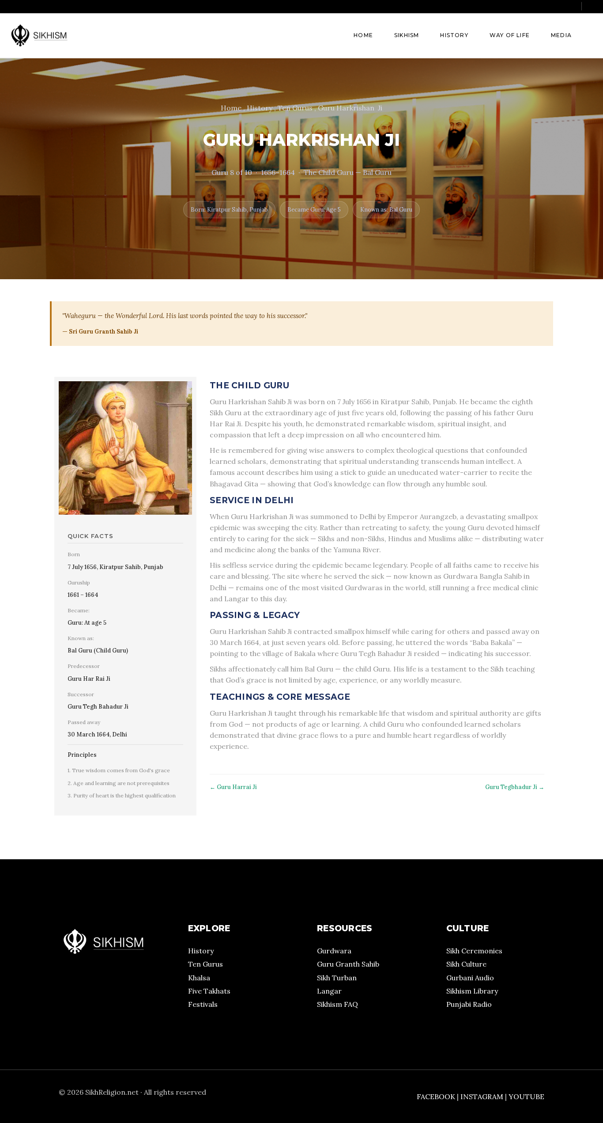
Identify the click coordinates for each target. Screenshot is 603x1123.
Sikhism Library (472, 990)
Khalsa (199, 977)
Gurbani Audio (470, 977)
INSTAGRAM (481, 1096)
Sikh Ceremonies (474, 950)
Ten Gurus (205, 964)
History (201, 950)
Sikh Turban (337, 977)
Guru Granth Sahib (348, 964)
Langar (329, 990)
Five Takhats (209, 990)
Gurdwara (334, 950)
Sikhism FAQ (337, 1004)
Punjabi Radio (469, 1004)
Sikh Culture (466, 964)
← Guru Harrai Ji (233, 787)
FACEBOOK (436, 1096)
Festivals (203, 1004)
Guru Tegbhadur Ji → (514, 787)
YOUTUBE (526, 1096)
